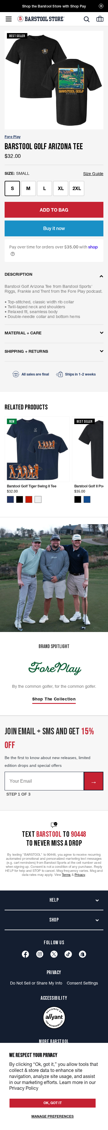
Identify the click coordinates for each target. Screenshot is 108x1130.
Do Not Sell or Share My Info (36, 983)
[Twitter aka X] (54, 954)
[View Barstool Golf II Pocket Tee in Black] (77, 499)
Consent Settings (82, 983)
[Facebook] (25, 954)
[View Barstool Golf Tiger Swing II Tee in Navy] (10, 499)
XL (61, 188)
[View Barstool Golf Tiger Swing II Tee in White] (38, 499)
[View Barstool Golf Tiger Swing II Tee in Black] (19, 499)
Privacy (80, 875)
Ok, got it (52, 1103)
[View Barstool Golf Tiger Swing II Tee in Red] (28, 499)
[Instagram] (39, 954)
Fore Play (12, 137)
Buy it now (54, 228)
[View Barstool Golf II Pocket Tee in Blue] (87, 499)
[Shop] (82, 954)
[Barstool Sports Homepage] (41, 19)
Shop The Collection (54, 699)
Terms (66, 875)
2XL (77, 188)
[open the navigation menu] (9, 19)
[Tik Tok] (68, 954)
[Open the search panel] (87, 19)
